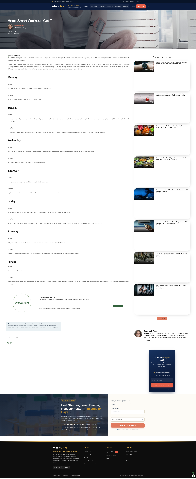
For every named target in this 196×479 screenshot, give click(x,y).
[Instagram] (138, 1)
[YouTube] (140, 1)
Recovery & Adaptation (90, 464)
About (133, 6)
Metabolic (118, 6)
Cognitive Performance (90, 458)
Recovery (125, 6)
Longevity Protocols (89, 455)
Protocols (102, 6)
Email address (115, 408)
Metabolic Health (89, 461)
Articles (107, 458)
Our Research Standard (128, 1)
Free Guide (141, 6)
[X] (143, 1)
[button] (162, 318)
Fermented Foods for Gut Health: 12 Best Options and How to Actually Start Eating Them (171, 126)
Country (113, 416)
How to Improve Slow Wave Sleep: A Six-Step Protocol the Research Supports (172, 190)
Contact (128, 461)
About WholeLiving (131, 451)
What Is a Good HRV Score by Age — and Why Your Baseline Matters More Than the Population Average (170, 94)
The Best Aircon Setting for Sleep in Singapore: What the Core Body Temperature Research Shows (172, 222)
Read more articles (19, 27)
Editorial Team (130, 455)
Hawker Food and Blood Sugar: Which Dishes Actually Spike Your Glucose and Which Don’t (171, 158)
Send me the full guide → (127, 425)
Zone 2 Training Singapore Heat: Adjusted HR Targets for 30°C (172, 254)
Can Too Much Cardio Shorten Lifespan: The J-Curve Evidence (171, 286)
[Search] (148, 6)
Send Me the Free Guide (162, 385)
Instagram (57, 467)
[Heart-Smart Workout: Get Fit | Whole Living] (144, 76)
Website (65, 467)
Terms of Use (65, 475)
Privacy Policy (56, 475)
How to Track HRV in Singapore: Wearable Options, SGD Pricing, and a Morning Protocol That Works (172, 62)
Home (86, 6)
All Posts (147, 340)
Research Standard (110, 455)
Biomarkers (94, 6)
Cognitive (110, 6)
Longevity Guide (111, 452)
